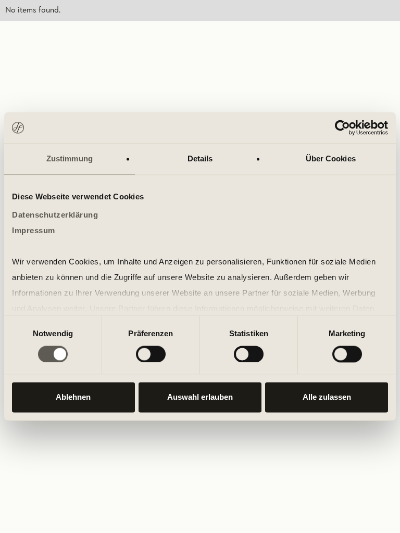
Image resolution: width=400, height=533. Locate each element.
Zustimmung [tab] (69, 158)
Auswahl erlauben (200, 397)
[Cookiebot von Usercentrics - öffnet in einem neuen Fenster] (342, 127)
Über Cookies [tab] (331, 158)
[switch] (151, 354)
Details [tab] (200, 158)
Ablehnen (73, 397)
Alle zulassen (327, 397)
